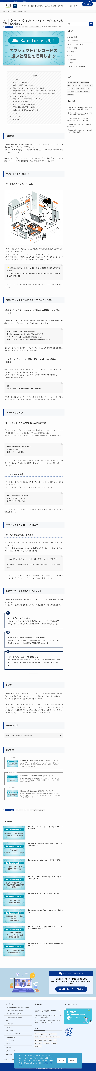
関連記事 (16, 119)
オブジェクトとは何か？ (21, 82)
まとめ (15, 113)
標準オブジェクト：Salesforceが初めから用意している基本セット (35, 90)
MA (23, 26)
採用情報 (8, 1047)
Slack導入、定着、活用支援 (14, 1014)
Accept (61, 1060)
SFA (77, 88)
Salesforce (73, 70)
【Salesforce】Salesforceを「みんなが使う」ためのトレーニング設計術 (79, 114)
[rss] (89, 1)
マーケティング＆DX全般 (77, 44)
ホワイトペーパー (74, 52)
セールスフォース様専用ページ (12, 1059)
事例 (70, 55)
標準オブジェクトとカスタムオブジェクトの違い (29, 88)
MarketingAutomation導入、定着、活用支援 (18, 1007)
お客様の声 (73, 59)
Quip (73, 88)
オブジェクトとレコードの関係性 (24, 104)
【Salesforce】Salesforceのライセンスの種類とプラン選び (39, 760)
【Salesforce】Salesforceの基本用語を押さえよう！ (37, 791)
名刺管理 (86, 91)
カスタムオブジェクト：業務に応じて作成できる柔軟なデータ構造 (36, 93)
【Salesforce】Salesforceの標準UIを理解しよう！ (36, 776)
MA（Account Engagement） (79, 66)
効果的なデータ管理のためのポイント (25, 110)
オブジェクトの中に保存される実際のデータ (29, 99)
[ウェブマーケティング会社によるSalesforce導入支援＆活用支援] (10, 6)
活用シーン (73, 63)
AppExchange (85, 82)
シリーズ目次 (17, 116)
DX (20, 26)
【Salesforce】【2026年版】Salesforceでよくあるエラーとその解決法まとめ (79, 108)
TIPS (26, 26)
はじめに (16, 79)
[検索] (92, 1)
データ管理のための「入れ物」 (25, 85)
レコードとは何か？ (19, 96)
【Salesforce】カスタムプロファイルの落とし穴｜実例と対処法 (79, 131)
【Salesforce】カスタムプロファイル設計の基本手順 (79, 125)
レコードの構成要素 (22, 101)
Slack (82, 88)
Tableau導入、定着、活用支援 (14, 1017)
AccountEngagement (73, 82)
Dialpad (74, 85)
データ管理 (71, 91)
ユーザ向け (31, 26)
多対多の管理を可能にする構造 (25, 107)
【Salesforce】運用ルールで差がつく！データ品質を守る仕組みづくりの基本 (79, 119)
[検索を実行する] (91, 24)
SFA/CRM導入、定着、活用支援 (15, 1010)
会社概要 (8, 1043)
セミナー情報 (73, 48)
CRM (16, 26)
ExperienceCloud (87, 85)
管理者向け (38, 26)
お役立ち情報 (73, 37)
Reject (72, 1060)
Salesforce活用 (8, 26)
